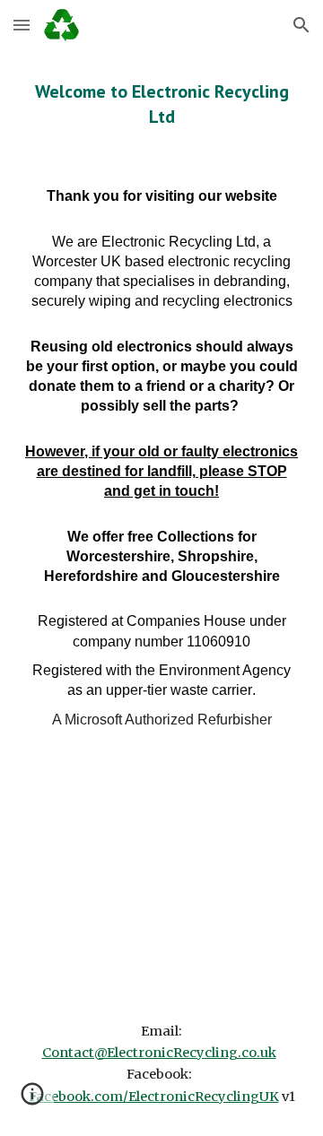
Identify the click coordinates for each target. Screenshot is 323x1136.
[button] (21, 24)
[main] (161, 104)
